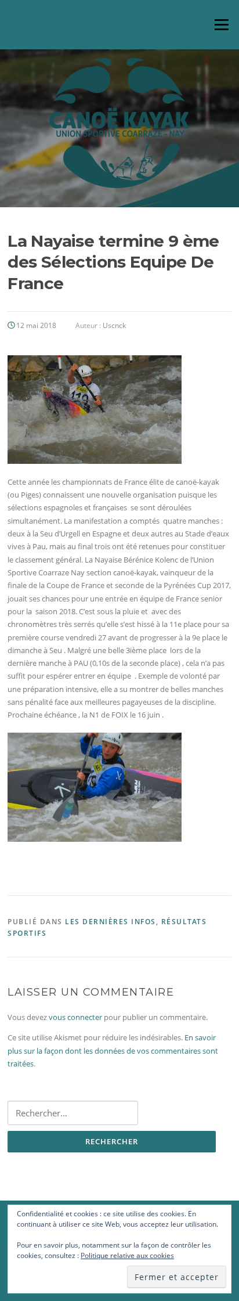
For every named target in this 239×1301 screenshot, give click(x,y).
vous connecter (75, 1017)
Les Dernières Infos (110, 922)
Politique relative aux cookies (127, 1255)
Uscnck (114, 325)
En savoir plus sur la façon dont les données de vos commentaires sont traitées (113, 1050)
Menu (221, 24)
